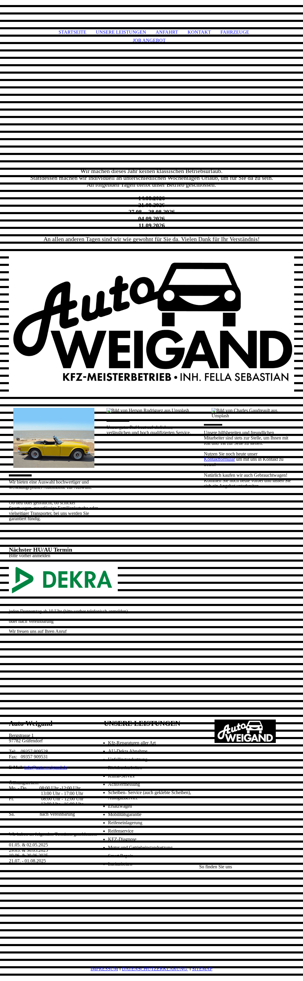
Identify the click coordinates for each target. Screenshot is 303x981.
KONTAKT (199, 32)
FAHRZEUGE (234, 32)
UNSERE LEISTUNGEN (121, 32)
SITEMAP (202, 968)
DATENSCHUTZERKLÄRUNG (155, 968)
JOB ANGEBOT (149, 40)
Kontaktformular (219, 459)
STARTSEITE (72, 32)
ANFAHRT (167, 32)
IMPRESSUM (104, 968)
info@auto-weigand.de (45, 767)
